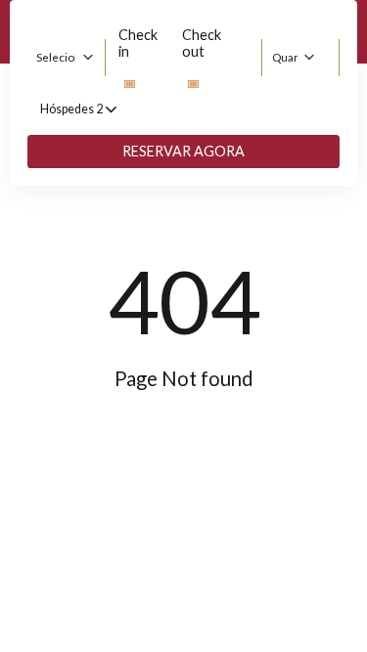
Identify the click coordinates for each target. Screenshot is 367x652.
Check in (138, 43)
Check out (201, 43)
